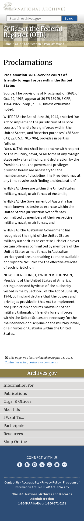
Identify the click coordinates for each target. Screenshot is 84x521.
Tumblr (42, 464)
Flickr (64, 464)
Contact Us (12, 482)
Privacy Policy (51, 482)
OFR (18, 44)
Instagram (34, 464)
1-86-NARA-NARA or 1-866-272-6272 (42, 503)
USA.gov (63, 487)
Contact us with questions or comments (31, 362)
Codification (32, 44)
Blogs (57, 464)
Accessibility (30, 482)
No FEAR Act (46, 487)
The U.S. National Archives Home (34, 7)
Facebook (19, 464)
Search (69, 18)
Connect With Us (42, 457)
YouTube (49, 464)
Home (8, 44)
